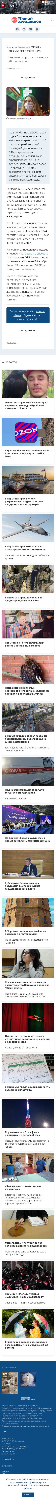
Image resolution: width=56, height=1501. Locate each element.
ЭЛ (34, 1418)
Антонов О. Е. (23, 1446)
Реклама (5, 1471)
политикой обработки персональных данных (28, 1487)
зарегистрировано (37, 253)
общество (11, 343)
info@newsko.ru (8, 1459)
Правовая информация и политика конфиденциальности (25, 1426)
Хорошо (28, 1494)
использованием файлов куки (27, 1482)
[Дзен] (17, 29)
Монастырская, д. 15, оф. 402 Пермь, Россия (13, 1450)
